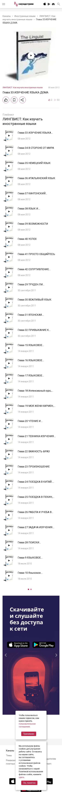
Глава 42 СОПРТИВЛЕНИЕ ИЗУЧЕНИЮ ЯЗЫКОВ (33, 271)
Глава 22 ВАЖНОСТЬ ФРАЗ (34, 451)
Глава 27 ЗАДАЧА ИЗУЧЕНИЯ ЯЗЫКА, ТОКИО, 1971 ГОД (35, 529)
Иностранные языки (24, 16)
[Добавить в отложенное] (14, 100)
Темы (9, 755)
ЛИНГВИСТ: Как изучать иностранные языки (23, 87)
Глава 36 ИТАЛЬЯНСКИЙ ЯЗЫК (36, 178)
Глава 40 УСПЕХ (27, 238)
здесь (21, 777)
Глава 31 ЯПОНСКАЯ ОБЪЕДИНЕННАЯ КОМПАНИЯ (36, 316)
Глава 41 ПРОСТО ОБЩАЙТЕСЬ (36, 254)
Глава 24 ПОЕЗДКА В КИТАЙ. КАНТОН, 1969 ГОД (35, 483)
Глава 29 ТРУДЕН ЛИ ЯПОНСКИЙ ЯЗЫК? (30, 286)
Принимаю (28, 734)
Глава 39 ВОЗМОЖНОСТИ (33, 223)
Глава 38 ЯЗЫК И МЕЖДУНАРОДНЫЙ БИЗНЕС (35, 210)
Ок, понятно (29, 783)
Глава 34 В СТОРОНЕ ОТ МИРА (36, 147)
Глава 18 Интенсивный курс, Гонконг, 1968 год (34, 392)
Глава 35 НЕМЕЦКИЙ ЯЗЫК (34, 163)
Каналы (7, 16)
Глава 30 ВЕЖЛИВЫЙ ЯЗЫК (34, 299)
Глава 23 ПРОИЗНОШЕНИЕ (34, 466)
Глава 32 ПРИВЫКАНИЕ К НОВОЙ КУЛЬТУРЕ (33, 331)
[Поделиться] (22, 100)
